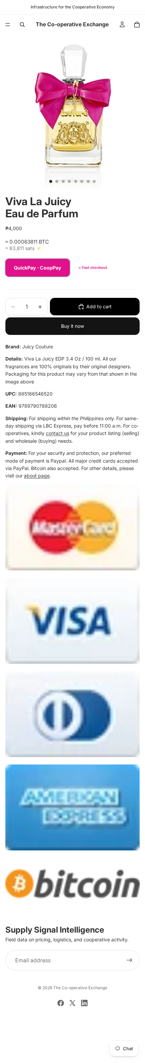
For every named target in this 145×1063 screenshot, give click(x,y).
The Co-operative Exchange (80, 987)
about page (37, 475)
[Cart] (136, 24)
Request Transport (72, 1054)
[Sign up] (129, 960)
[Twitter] (72, 1003)
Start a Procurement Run (72, 1031)
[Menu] (8, 24)
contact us (57, 433)
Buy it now (72, 326)
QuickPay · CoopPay (37, 268)
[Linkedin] (84, 1003)
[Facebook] (61, 1003)
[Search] (22, 24)
